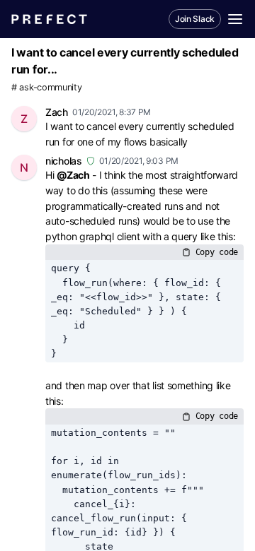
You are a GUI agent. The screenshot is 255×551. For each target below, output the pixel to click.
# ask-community (46, 87)
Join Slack (195, 18)
